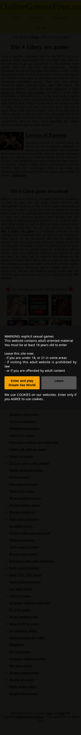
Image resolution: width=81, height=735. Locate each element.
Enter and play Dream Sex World (22, 383)
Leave (58, 381)
